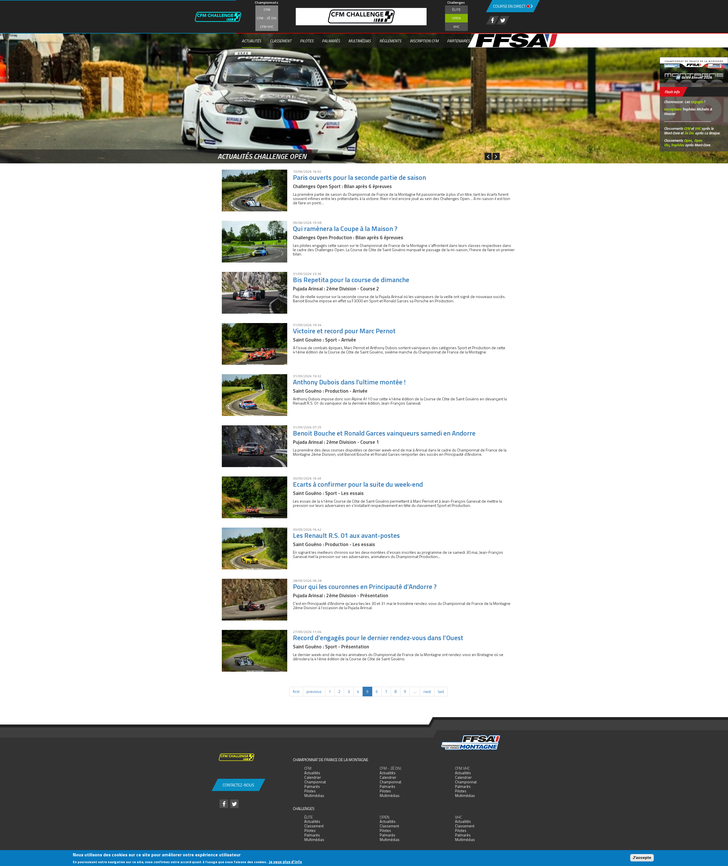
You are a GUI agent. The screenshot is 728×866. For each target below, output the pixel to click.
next (427, 691)
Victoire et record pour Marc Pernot (344, 331)
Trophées (677, 145)
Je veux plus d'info (285, 861)
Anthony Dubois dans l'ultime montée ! (349, 382)
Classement (280, 41)
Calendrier (312, 777)
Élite (456, 9)
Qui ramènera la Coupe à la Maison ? (345, 228)
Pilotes (306, 41)
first (296, 691)
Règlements (390, 41)
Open (456, 18)
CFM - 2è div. (267, 18)
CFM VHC (267, 26)
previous (314, 691)
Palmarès (331, 41)
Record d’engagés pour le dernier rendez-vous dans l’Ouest (378, 637)
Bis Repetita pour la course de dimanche (351, 279)
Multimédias (359, 41)
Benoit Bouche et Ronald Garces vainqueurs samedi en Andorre (384, 433)
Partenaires (458, 41)
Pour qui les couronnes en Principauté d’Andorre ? (365, 586)
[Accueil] (223, 17)
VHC (456, 26)
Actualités (251, 41)
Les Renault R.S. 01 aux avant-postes (346, 535)
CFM (267, 9)
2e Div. (689, 133)
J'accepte (642, 857)
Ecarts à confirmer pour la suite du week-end (358, 484)
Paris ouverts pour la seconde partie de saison (359, 177)
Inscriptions (672, 109)
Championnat (315, 782)
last (441, 691)
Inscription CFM (424, 41)
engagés (697, 102)
